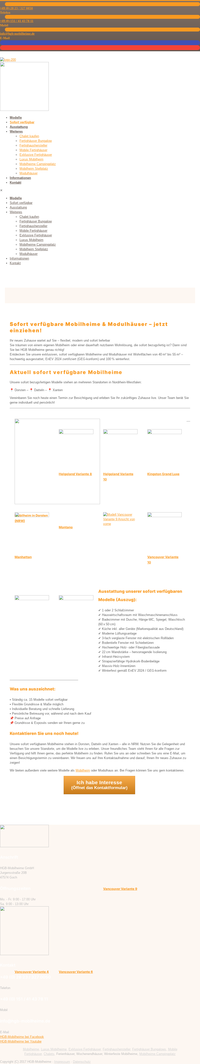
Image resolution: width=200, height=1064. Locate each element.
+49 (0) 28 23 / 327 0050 (16, 8)
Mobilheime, (31, 1049)
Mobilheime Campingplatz (157, 1054)
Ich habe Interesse (99, 785)
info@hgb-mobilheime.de (17, 33)
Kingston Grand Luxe (163, 474)
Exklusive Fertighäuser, (85, 1049)
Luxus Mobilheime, (54, 1049)
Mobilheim (83, 770)
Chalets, (49, 1054)
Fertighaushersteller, (117, 1049)
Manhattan (23, 557)
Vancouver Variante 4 (32, 972)
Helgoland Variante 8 (75, 474)
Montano (66, 527)
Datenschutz (82, 1062)
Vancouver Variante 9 (120, 889)
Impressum (62, 1062)
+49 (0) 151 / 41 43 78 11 (16, 21)
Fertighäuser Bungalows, (149, 1049)
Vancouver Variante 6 (76, 972)
